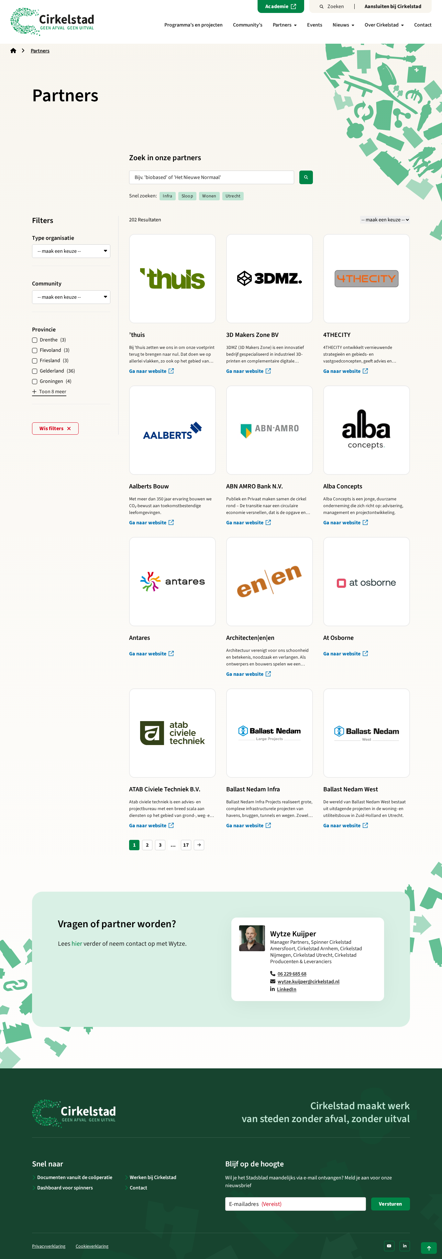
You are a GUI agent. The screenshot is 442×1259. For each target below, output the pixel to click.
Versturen (390, 1204)
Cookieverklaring (92, 1246)
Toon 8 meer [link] (52, 391)
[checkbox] (71, 340)
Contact (423, 24)
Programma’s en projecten (193, 24)
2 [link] (147, 845)
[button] (71, 251)
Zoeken (335, 6)
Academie (276, 6)
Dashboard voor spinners (65, 1187)
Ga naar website (148, 371)
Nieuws (341, 24)
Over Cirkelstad (382, 24)
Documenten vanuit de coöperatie (74, 1177)
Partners (282, 24)
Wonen (209, 196)
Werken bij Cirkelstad (153, 1177)
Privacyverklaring (48, 1246)
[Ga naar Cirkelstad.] (13, 50)
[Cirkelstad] (52, 22)
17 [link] (186, 845)
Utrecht (233, 196)
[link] (199, 845)
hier (77, 943)
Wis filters (51, 428)
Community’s (247, 24)
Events (314, 24)
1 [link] (134, 845)
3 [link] (160, 845)
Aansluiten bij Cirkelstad (393, 6)
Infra (167, 196)
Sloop (187, 196)
